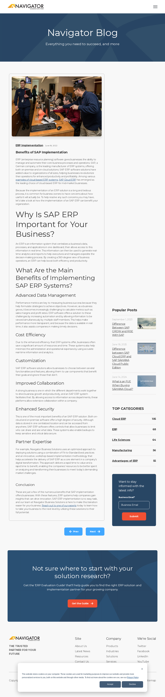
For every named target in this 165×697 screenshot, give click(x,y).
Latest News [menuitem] (82, 651)
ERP (114, 429)
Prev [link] (75, 531)
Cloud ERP (119, 418)
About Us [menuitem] (81, 646)
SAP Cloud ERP (67, 179)
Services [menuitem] (111, 661)
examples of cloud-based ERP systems (37, 179)
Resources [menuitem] (81, 656)
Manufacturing (122, 450)
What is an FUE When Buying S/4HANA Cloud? (122, 385)
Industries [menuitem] (112, 651)
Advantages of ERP (125, 460)
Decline (132, 684)
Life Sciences (121, 439)
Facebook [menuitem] (143, 651)
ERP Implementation (29, 145)
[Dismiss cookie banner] (142, 669)
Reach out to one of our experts (59, 505)
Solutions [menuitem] (112, 656)
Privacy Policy (132, 677)
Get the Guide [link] (80, 603)
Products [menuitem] (112, 646)
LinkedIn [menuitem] (142, 656)
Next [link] (93, 531)
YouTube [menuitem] (143, 661)
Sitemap (151, 680)
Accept (110, 684)
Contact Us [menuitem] (82, 661)
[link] (26, 6)
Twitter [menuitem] (141, 646)
